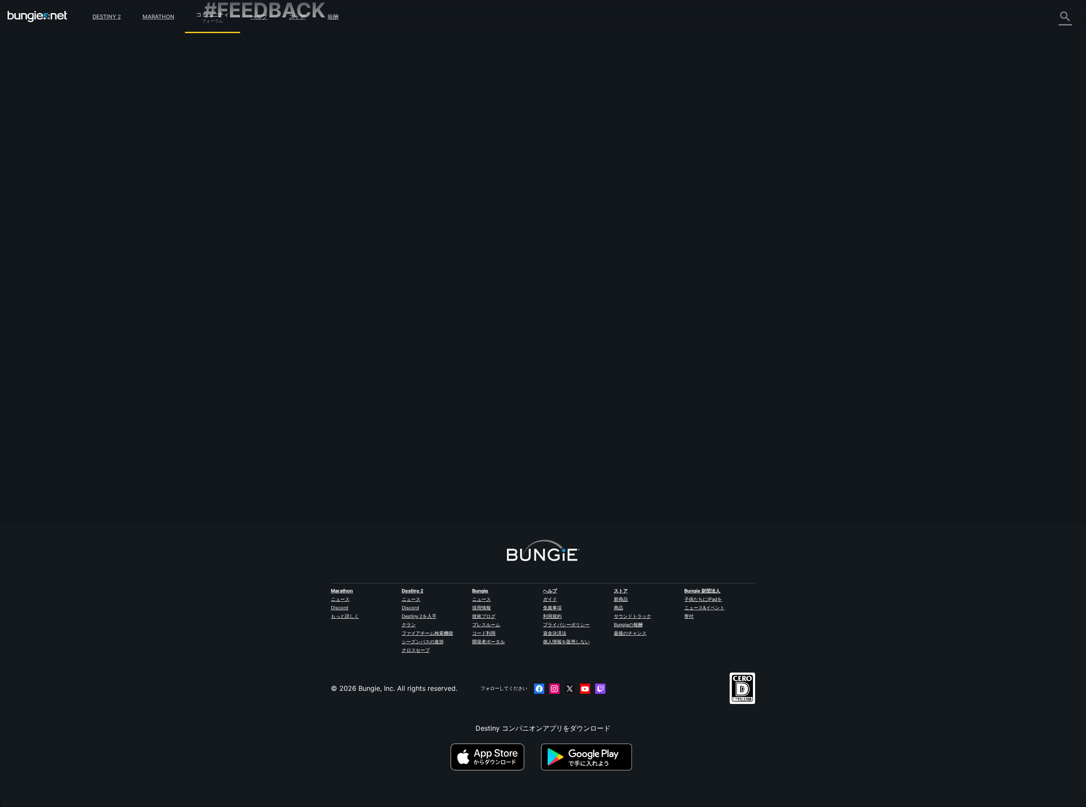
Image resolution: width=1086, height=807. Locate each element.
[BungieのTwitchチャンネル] (600, 689)
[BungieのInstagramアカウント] (554, 689)
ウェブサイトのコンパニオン (254, 149)
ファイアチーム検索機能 (427, 633)
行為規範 (220, 262)
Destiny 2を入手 (419, 616)
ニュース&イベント (704, 608)
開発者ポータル (488, 642)
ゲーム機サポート (237, 187)
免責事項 (552, 608)
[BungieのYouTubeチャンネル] (585, 689)
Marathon (158, 16)
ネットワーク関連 (237, 112)
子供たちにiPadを (703, 599)
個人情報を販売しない (566, 642)
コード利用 (483, 633)
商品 (618, 608)
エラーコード (230, 103)
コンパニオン (230, 205)
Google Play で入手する (588, 757)
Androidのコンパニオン (246, 168)
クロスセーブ (416, 650)
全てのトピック (233, 38)
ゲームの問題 (230, 131)
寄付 (689, 616)
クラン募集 (227, 215)
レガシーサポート (237, 196)
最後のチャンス (630, 633)
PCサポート (228, 177)
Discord (339, 608)
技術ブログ (483, 616)
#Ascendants (461, 251)
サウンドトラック (632, 616)
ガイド (550, 599)
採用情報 (481, 608)
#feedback (389, 251)
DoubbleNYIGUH (404, 141)
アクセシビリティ (237, 140)
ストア (297, 16)
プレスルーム (486, 625)
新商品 (621, 599)
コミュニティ (212, 13)
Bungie (480, 591)
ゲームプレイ (230, 84)
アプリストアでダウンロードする (495, 757)
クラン (409, 625)
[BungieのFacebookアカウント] (539, 689)
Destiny (37, 16)
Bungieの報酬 (628, 625)
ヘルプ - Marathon (239, 242)
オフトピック (230, 233)
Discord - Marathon (241, 251)
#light (436, 251)
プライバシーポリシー (566, 625)
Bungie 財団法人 (702, 591)
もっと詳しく (345, 616)
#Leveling (416, 251)
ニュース (340, 599)
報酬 (333, 16)
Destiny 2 (106, 16)
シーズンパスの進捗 (423, 642)
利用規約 (552, 616)
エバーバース (230, 121)
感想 (216, 56)
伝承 (216, 75)
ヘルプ (259, 16)
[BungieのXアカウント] (570, 689)
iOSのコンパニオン (239, 159)
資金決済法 (554, 633)
